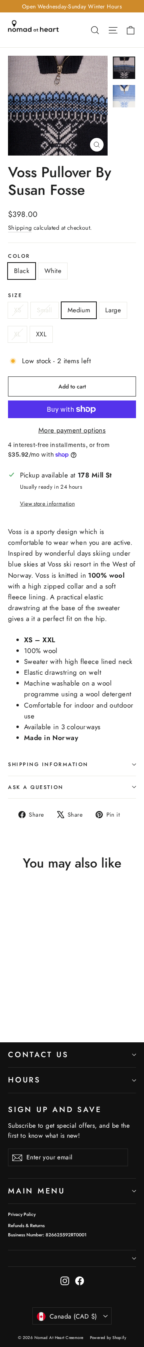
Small (44, 310)
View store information (47, 504)
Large (113, 310)
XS (18, 310)
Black (21, 270)
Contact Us (38, 1054)
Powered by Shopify (108, 1338)
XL (17, 334)
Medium (79, 310)
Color (19, 256)
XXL (41, 334)
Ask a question (36, 787)
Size (15, 295)
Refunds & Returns (26, 1225)
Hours (24, 1079)
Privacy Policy (22, 1214)
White (52, 270)
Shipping (20, 228)
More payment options (72, 430)
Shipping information (48, 764)
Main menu (36, 1190)
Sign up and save (55, 1109)
